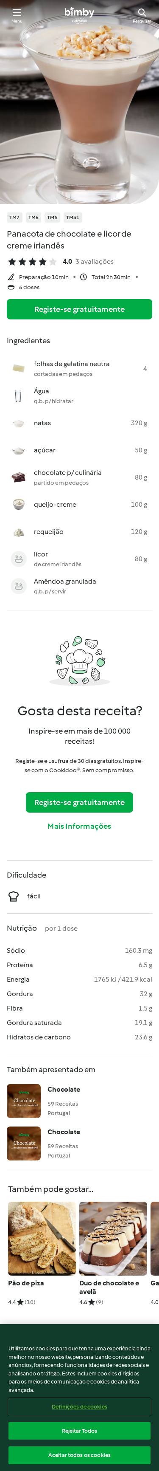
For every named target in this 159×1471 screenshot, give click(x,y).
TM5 (52, 217)
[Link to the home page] (79, 15)
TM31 (73, 217)
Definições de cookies (79, 1406)
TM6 (33, 217)
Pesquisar (142, 21)
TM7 (14, 217)
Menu (17, 21)
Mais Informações (79, 826)
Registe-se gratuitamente (79, 309)
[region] (79, 1397)
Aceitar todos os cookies (79, 1455)
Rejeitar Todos (80, 1431)
